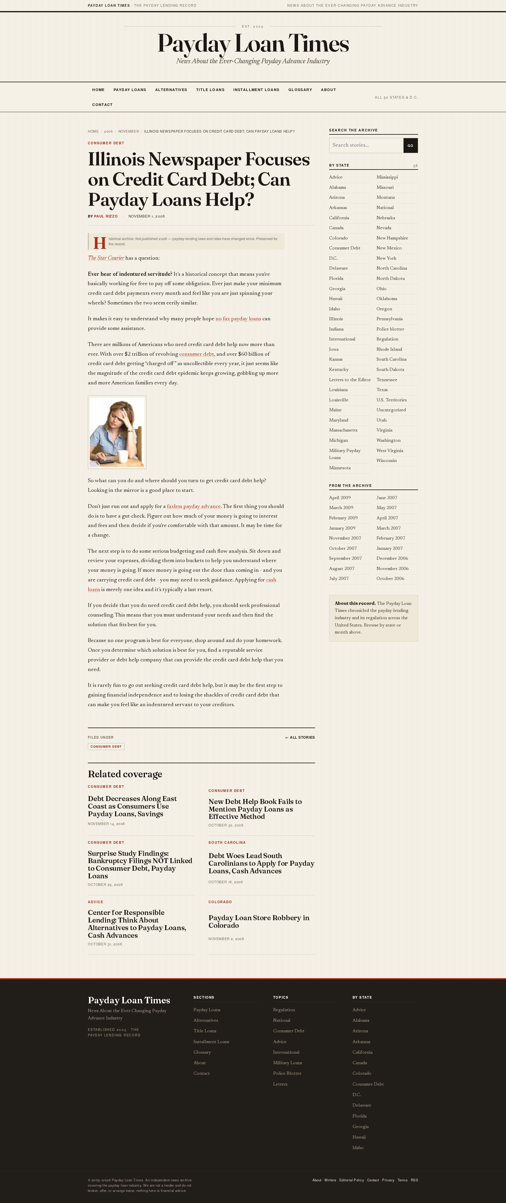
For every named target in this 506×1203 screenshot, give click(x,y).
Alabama (337, 188)
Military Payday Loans (344, 455)
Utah (382, 420)
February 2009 (343, 518)
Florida (336, 279)
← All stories (300, 737)
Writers (330, 1180)
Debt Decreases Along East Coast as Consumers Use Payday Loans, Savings (132, 806)
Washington (389, 441)
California (339, 218)
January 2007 (390, 549)
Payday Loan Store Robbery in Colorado (258, 921)
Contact (102, 104)
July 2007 (339, 579)
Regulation (387, 339)
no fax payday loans (238, 319)
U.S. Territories (392, 400)
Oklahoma (387, 299)
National (385, 208)
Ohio (382, 289)
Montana (386, 198)
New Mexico (389, 248)
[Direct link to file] (186, 432)
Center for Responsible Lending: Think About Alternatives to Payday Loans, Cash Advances (137, 924)
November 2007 (345, 538)
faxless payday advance (194, 506)
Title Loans (210, 89)
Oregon (384, 309)
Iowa (334, 350)
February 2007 (391, 538)
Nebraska (386, 218)
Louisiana (338, 390)
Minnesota (340, 468)
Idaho (334, 309)
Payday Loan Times (253, 42)
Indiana (336, 329)
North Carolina (392, 268)
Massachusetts (343, 430)
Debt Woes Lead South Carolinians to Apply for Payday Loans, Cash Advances (261, 863)
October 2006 (390, 579)
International (342, 339)
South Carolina (227, 842)
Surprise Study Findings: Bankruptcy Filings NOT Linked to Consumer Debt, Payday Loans (140, 864)
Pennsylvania (390, 319)
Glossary (300, 89)
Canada (336, 228)
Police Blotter (287, 1074)
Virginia (384, 430)
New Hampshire (392, 238)
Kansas (336, 359)
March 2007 (389, 528)
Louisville (338, 400)
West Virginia (390, 451)
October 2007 (343, 549)
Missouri (385, 188)
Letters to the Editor (350, 380)
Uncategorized (391, 410)
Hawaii (335, 299)
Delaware (338, 268)
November (128, 131)
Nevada (384, 228)
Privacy (388, 1180)
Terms (403, 1180)
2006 (108, 131)
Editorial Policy (351, 1180)
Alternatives (171, 89)
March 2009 (341, 508)
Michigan (338, 441)
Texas (382, 390)
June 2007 (387, 498)
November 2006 (393, 569)
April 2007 (387, 518)
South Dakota (390, 370)
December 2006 (392, 559)
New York (386, 258)
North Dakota (391, 279)
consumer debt (196, 354)
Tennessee (387, 380)
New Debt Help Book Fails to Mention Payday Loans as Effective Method (255, 809)
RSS (414, 1180)
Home (98, 89)
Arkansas (338, 208)
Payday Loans (130, 89)
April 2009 (340, 498)
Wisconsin (387, 461)
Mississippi (387, 177)
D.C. (333, 258)
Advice (96, 901)
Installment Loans (256, 89)
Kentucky (338, 370)
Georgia (337, 289)
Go (410, 145)
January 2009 (342, 528)
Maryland (338, 420)
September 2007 (345, 559)
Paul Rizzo (106, 216)
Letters (280, 1084)
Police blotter (390, 329)
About (328, 89)
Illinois (336, 319)
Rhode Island (389, 350)
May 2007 (387, 508)
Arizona (337, 198)
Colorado (220, 901)
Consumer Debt (106, 143)
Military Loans (287, 1063)
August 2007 (342, 569)
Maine (335, 410)
